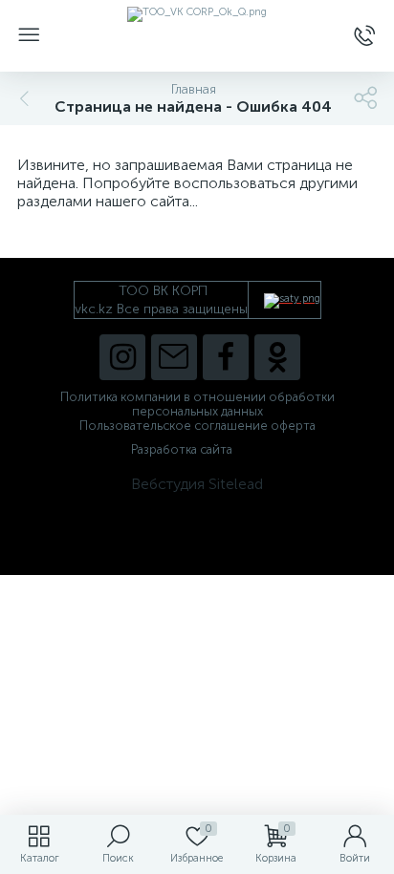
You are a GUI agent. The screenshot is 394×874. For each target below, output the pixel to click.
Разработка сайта (181, 449)
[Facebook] (226, 357)
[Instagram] (122, 357)
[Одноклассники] (277, 357)
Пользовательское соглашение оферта (197, 425)
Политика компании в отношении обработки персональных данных (197, 404)
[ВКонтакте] (174, 357)
